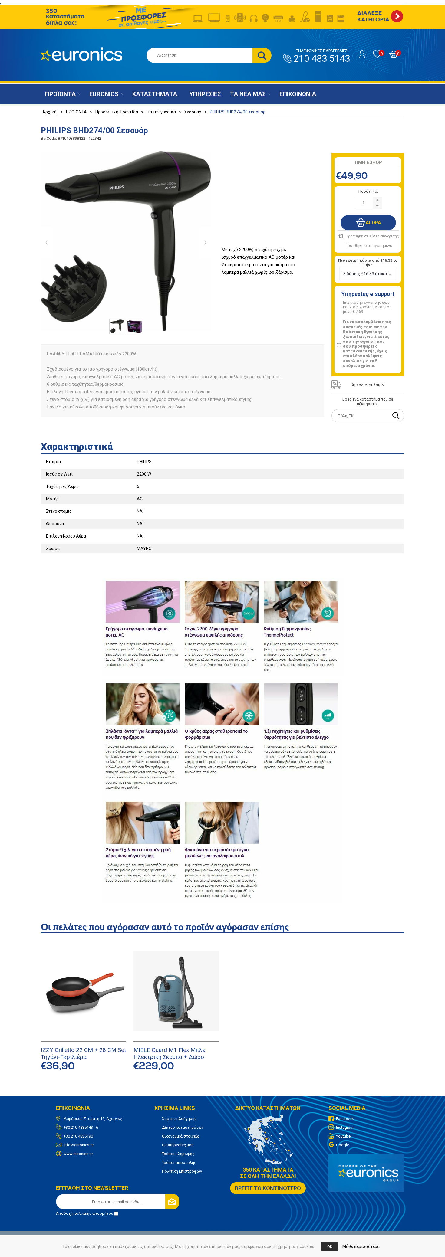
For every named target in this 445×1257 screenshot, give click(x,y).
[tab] (222, 444)
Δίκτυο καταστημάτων (182, 1127)
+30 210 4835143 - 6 (81, 1127)
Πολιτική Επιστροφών (182, 1171)
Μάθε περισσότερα (361, 1246)
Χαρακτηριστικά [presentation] (77, 446)
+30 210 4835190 (78, 1136)
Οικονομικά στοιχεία (180, 1136)
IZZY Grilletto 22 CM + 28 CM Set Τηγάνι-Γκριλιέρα (83, 1053)
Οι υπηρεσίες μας (177, 1145)
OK (329, 1246)
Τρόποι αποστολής (179, 1162)
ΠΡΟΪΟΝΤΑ (60, 94)
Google (342, 1145)
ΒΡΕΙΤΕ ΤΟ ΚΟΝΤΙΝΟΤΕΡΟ (268, 1188)
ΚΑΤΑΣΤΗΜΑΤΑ (154, 94)
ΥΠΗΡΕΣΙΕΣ (205, 94)
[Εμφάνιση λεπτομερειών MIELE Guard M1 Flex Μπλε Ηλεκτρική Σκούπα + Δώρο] (176, 991)
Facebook (345, 1118)
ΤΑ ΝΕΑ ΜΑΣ (248, 94)
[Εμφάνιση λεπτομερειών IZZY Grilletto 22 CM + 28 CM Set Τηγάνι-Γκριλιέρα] (83, 991)
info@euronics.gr (79, 1145)
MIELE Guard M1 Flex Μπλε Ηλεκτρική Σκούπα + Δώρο (169, 1053)
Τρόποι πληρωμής (178, 1153)
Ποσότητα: (368, 191)
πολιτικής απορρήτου (93, 1213)
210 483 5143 (322, 56)
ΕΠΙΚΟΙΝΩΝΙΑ (297, 94)
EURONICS (104, 94)
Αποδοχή (84, 1213)
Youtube (343, 1136)
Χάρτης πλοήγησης (179, 1118)
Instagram (345, 1127)
